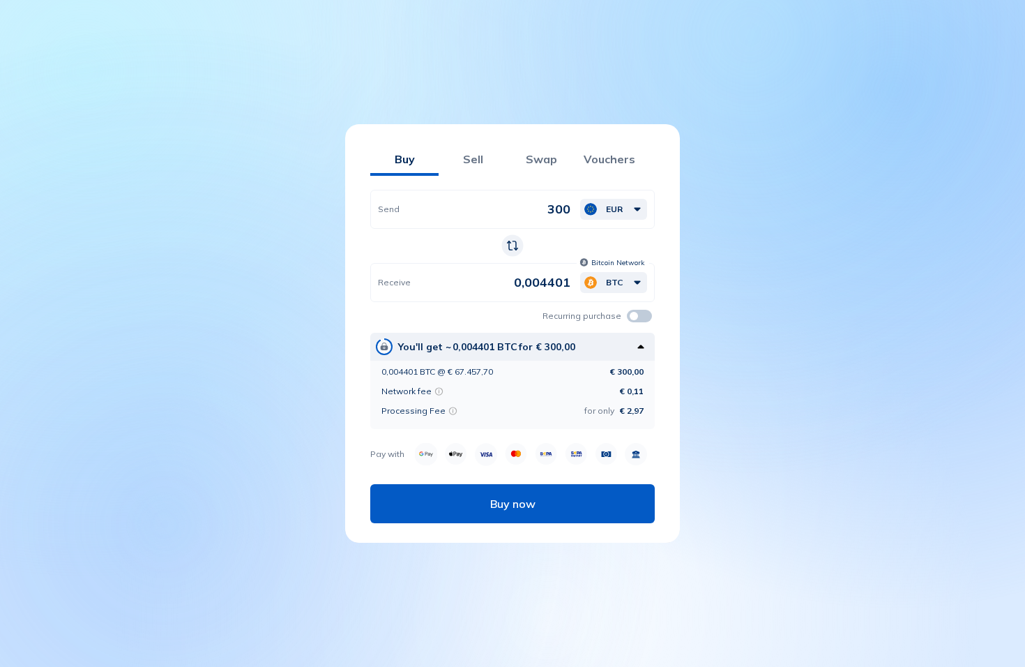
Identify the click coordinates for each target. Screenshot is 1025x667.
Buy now (513, 504)
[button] (613, 209)
